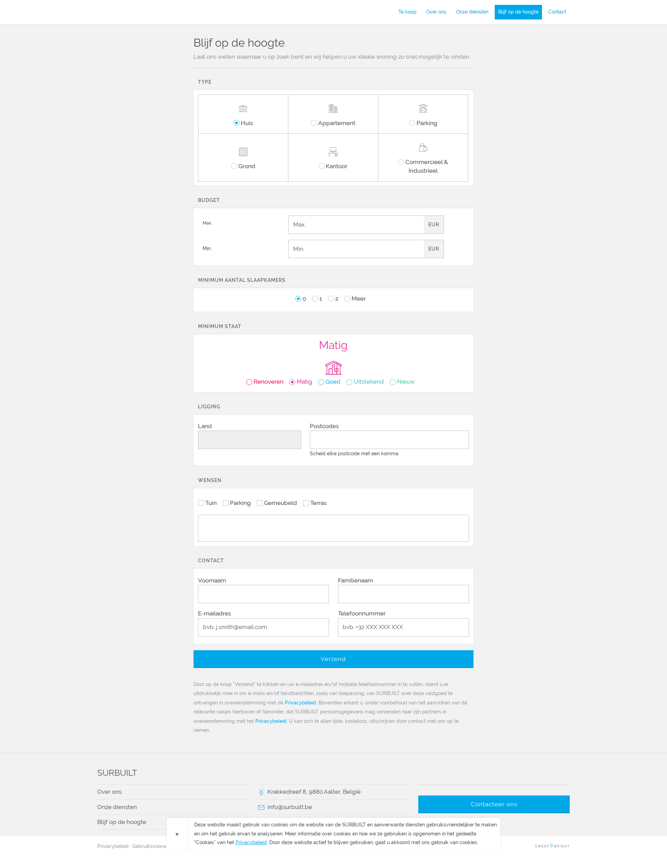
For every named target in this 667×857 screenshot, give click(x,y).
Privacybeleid (300, 702)
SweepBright (552, 846)
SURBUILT (137, 11)
